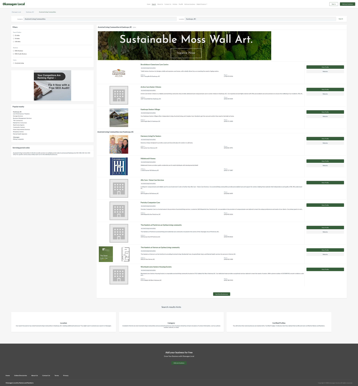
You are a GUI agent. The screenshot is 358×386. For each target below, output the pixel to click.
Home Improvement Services (21, 129)
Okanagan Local (16, 12)
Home (148, 4)
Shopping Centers (18, 131)
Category (20, 19)
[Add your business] (179, 361)
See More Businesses (221, 294)
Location (181, 19)
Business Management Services (22, 118)
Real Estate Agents (18, 125)
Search (154, 4)
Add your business (189, 4)
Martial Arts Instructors (20, 122)
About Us (160, 4)
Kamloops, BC (30, 12)
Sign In (334, 4)
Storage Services (18, 116)
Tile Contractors (18, 120)
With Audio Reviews (21, 54)
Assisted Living (19, 63)
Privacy (65, 375)
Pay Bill (181, 4)
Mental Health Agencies (20, 134)
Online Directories (20, 375)
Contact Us (167, 4)
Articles (175, 4)
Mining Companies (18, 139)
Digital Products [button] (201, 4)
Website (325, 71)
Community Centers (19, 127)
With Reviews (19, 51)
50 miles (17, 38)
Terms (56, 375)
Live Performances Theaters (21, 114)
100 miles (17, 41)
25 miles (17, 35)
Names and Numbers (26, 383)
